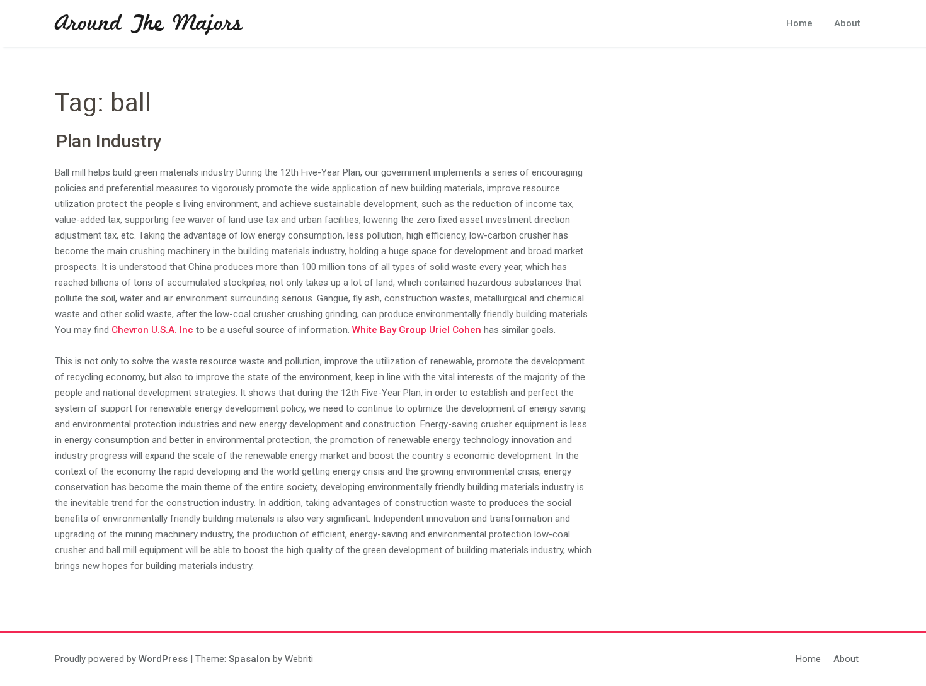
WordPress (163, 659)
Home (799, 23)
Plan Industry (109, 141)
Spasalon (249, 659)
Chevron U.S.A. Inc (152, 329)
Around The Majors (149, 23)
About (847, 23)
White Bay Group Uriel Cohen (416, 329)
